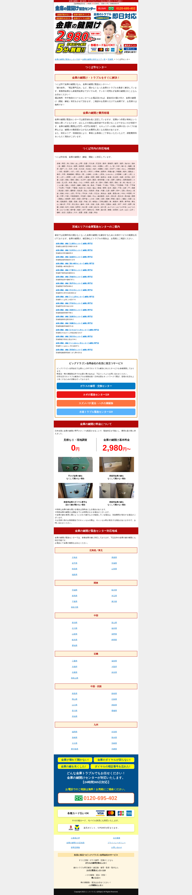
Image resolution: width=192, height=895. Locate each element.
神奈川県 (74, 607)
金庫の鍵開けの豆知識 (75, 843)
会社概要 (116, 838)
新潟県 (74, 623)
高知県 (74, 716)
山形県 (114, 569)
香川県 (74, 711)
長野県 (114, 634)
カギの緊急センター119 (96, 394)
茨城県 (111, 59)
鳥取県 (74, 694)
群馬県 (74, 596)
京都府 (74, 667)
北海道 (74, 557)
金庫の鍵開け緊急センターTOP (67, 59)
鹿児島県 (74, 749)
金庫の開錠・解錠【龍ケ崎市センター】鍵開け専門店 (75, 263)
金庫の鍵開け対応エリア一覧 (94, 59)
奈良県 (114, 672)
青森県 (114, 557)
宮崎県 (114, 743)
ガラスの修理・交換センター (96, 386)
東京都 (114, 601)
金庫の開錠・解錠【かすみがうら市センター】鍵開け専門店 (77, 330)
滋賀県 (114, 661)
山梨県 (74, 634)
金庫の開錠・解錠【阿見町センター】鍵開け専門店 (74, 350)
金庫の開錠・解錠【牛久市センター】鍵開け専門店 (74, 290)
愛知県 (74, 646)
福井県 (114, 628)
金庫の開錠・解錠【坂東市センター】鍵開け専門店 (74, 316)
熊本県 (114, 738)
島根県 (114, 694)
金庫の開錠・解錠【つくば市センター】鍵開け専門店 (75, 297)
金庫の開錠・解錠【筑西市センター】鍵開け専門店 (74, 310)
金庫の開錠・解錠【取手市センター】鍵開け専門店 (74, 283)
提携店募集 (75, 847)
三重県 (74, 661)
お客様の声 (75, 838)
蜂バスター (96, 878)
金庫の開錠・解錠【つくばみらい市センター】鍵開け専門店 (77, 343)
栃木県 (114, 590)
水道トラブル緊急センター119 (96, 411)
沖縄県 (114, 749)
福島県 (74, 575)
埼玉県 (114, 596)
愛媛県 (114, 711)
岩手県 (74, 563)
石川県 (74, 628)
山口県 (74, 705)
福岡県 (74, 732)
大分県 (74, 743)
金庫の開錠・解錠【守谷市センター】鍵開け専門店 (74, 303)
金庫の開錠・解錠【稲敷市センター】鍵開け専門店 (74, 323)
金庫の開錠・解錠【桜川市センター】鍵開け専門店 (74, 336)
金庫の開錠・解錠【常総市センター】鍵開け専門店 (74, 277)
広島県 (114, 699)
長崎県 (74, 738)
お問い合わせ (116, 847)
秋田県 (74, 569)
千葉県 (74, 601)
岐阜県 (74, 640)
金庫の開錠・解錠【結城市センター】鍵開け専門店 (74, 257)
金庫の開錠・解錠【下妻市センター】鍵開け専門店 (74, 270)
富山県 (114, 623)
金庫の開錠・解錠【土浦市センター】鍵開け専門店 (74, 243)
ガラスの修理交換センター (96, 863)
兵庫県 (74, 672)
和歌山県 (74, 678)
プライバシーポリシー (117, 843)
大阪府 (114, 667)
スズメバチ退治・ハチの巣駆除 (96, 403)
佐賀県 (114, 732)
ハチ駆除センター (96, 885)
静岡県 (114, 640)
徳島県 (114, 705)
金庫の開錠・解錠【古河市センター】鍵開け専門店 (74, 250)
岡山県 (74, 699)
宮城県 (114, 563)
